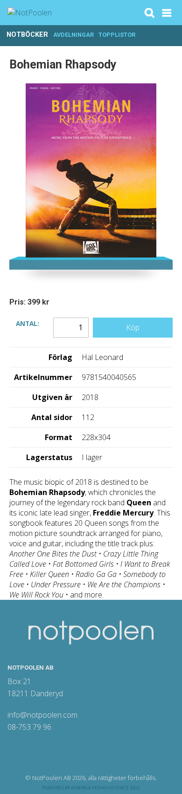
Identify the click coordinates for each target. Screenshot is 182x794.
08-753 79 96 (29, 727)
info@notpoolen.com (42, 715)
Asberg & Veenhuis (93, 788)
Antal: (27, 323)
